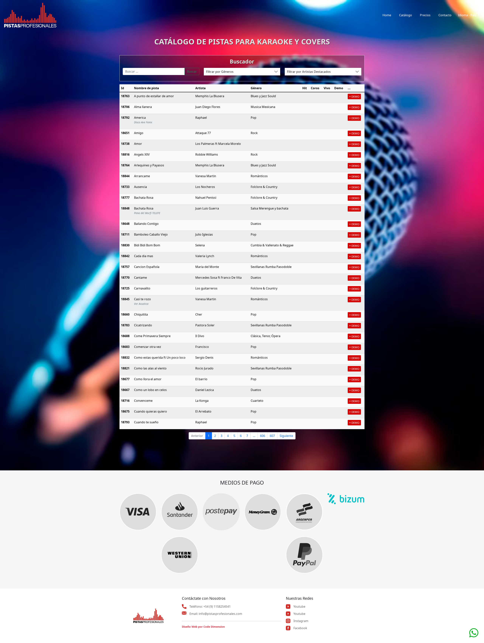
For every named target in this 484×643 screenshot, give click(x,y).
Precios (425, 15)
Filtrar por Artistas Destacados (309, 72)
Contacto (444, 15)
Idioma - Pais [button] (467, 15)
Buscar (192, 71)
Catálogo (405, 15)
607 (272, 436)
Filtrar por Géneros (219, 72)
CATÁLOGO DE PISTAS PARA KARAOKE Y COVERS (242, 41)
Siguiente (286, 436)
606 (262, 436)
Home (386, 15)
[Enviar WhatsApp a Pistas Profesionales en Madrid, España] (473, 632)
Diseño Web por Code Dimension (203, 626)
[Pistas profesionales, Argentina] (30, 15)
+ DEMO (354, 96)
